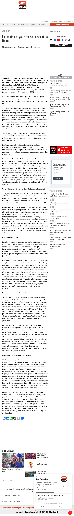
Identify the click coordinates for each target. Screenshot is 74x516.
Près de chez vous (23, 25)
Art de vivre (41, 25)
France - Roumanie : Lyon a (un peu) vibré (11, 470)
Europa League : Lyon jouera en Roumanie (42, 463)
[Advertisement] (25, 63)
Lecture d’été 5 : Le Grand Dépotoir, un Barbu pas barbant (42, 473)
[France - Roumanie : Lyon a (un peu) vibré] (13, 467)
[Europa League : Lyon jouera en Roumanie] (30, 467)
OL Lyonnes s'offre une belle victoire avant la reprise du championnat (59, 85)
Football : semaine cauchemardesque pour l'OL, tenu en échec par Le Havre (60, 99)
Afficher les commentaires (13, 496)
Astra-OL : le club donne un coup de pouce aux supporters (42, 455)
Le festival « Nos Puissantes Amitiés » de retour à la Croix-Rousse (60, 225)
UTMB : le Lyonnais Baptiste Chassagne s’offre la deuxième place (60, 204)
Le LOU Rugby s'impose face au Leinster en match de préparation (60, 232)
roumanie (6, 485)
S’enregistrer (54, 21)
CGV (24, 508)
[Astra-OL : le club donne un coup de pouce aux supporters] (30, 458)
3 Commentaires (36, 47)
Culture (33, 25)
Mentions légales (16, 508)
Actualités (5, 25)
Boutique (68, 21)
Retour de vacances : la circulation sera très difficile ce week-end (61, 239)
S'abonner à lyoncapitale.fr (62, 24)
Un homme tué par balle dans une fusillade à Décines (59, 218)
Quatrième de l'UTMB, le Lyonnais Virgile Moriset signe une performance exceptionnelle (60, 196)
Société (13, 25)
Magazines (62, 21)
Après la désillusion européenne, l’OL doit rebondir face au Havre (60, 106)
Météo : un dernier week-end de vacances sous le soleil (58, 246)
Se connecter (46, 21)
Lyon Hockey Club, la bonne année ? (15, 489)
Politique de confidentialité (33, 508)
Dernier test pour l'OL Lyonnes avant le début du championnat (60, 211)
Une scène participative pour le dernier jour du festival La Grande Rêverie (60, 92)
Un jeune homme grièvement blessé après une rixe (59, 113)
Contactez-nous (6, 508)
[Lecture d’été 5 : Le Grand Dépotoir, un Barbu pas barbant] (30, 476)
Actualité (10, 481)
